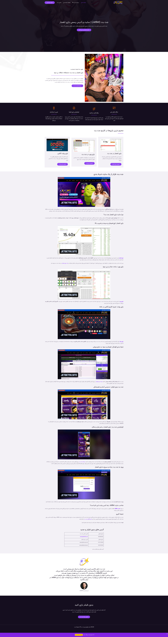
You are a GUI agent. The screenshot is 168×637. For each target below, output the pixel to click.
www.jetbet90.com (84, 536)
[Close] (167, 634)
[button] (50, 2)
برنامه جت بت (82, 462)
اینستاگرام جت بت (88, 519)
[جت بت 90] (118, 2)
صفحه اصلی (83, 2)
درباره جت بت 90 (75, 2)
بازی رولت (121, 341)
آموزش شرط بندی (66, 2)
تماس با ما (59, 2)
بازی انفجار (121, 258)
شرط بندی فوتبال (99, 381)
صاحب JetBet (117, 508)
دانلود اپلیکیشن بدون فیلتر (84, 30)
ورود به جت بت (79, 635)
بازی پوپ (121, 301)
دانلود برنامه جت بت (84, 617)
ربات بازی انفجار (65, 263)
